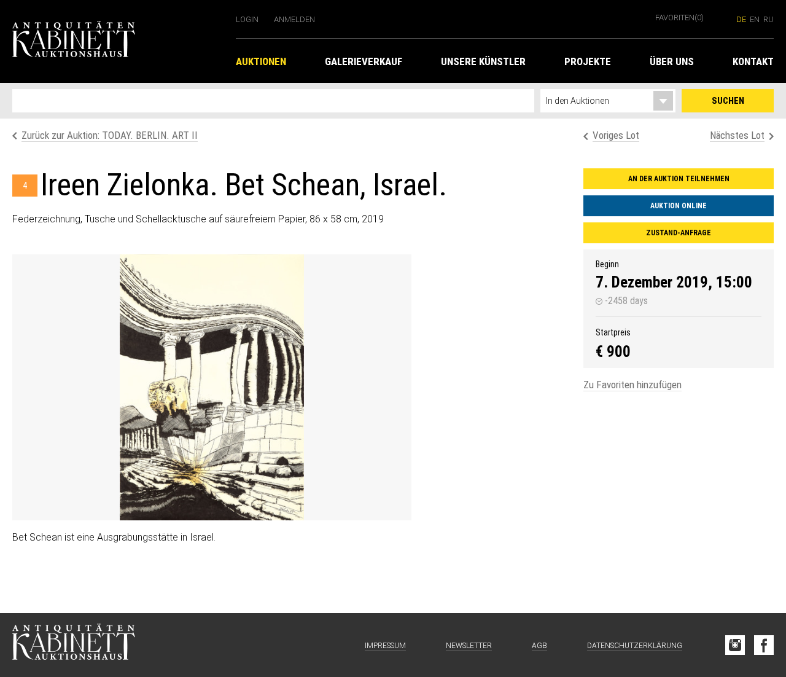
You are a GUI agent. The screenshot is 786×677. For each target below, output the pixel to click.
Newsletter (469, 645)
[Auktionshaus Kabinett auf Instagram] (735, 645)
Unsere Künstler (483, 61)
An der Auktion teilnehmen (679, 178)
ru (768, 19)
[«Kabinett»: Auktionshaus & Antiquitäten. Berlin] (73, 645)
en (755, 19)
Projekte (587, 61)
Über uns (672, 61)
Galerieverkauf (363, 61)
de (741, 19)
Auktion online (678, 206)
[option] (211, 387)
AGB (539, 645)
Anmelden (294, 19)
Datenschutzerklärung (634, 645)
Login (247, 19)
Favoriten (679, 17)
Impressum (385, 645)
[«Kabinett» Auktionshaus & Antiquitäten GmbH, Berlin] (118, 41)
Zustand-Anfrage (678, 233)
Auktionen (261, 61)
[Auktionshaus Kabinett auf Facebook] (764, 645)
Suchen (728, 100)
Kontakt (753, 61)
